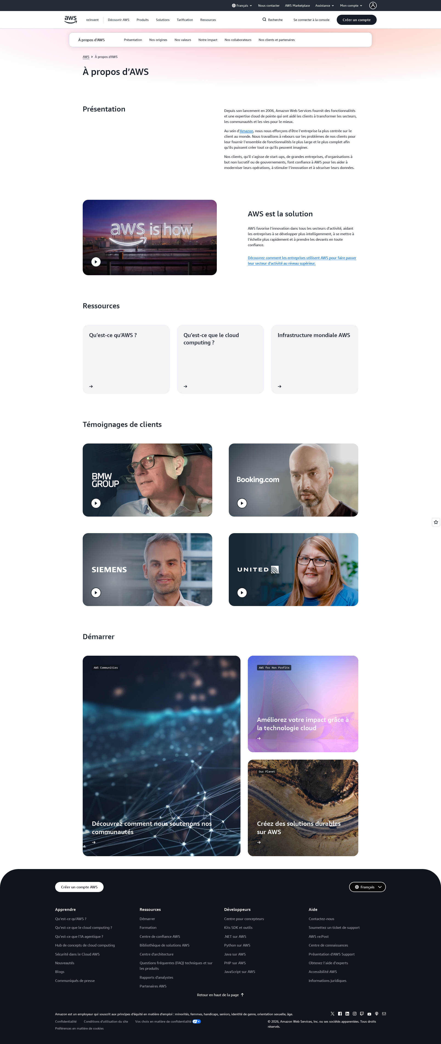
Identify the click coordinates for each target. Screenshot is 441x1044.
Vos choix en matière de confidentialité (163, 1021)
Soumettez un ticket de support (334, 927)
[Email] (384, 1014)
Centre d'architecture (156, 954)
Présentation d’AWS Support (332, 954)
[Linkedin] (347, 1014)
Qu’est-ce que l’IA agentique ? (79, 936)
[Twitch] (362, 1014)
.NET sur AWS (235, 936)
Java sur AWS (235, 954)
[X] (332, 1014)
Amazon (246, 131)
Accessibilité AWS (323, 971)
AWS (86, 57)
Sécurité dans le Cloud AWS (77, 954)
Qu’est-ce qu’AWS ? (70, 918)
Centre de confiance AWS (160, 936)
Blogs (59, 971)
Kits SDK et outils (238, 927)
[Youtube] (369, 1014)
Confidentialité (65, 1021)
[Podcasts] (377, 1014)
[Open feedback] (436, 522)
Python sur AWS (237, 945)
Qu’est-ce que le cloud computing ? (83, 927)
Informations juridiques (327, 980)
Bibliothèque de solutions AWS (164, 945)
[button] (118, 20)
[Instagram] (354, 1014)
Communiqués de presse (75, 980)
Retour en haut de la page (218, 995)
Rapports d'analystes (156, 977)
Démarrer (147, 918)
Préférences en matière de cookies (79, 1028)
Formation (148, 927)
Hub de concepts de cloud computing (85, 945)
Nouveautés (64, 963)
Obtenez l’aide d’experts (328, 963)
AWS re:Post (319, 936)
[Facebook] (340, 1014)
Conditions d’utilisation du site (106, 1021)
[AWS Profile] (373, 5)
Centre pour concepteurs (244, 918)
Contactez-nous (321, 918)
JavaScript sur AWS (239, 971)
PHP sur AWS (235, 963)
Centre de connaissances (328, 945)
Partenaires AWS (153, 986)
